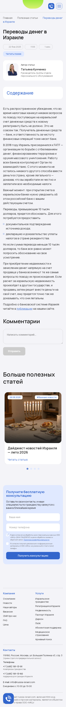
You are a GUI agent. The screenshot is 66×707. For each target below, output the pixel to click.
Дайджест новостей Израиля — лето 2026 (32, 450)
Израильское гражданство (42, 600)
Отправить (14, 351)
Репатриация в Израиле (47, 606)
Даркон (39, 619)
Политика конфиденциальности (36, 540)
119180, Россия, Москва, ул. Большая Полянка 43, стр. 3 (32, 655)
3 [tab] (35, 469)
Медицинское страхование (42, 633)
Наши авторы (10, 607)
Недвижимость (43, 610)
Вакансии (8, 611)
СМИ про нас (10, 615)
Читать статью (18, 459)
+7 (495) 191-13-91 (12, 666)
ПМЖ (38, 623)
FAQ (5, 620)
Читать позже (13, 53)
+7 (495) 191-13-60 (13, 673)
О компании (9, 598)
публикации (24, 308)
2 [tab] (31, 469)
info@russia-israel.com (22, 682)
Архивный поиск (43, 639)
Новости (7, 603)
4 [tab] (38, 469)
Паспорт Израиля (44, 614)
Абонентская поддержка (48, 627)
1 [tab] (27, 469)
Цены (6, 624)
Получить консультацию (33, 555)
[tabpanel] (33, 428)
